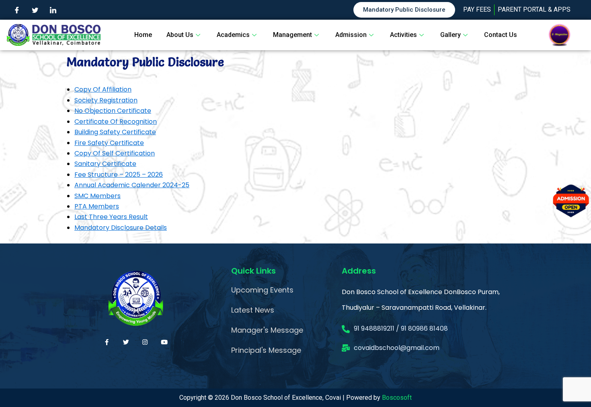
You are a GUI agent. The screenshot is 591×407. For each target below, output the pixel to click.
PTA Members (96, 206)
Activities (403, 35)
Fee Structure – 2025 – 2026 (118, 174)
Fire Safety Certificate (109, 142)
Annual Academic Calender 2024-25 (131, 185)
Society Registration (105, 100)
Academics (233, 35)
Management (292, 35)
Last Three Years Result (111, 216)
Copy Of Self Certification (114, 153)
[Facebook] (17, 10)
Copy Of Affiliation (102, 89)
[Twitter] (35, 10)
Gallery (450, 35)
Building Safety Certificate (115, 132)
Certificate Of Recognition (115, 121)
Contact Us (500, 35)
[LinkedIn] (53, 10)
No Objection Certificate (112, 110)
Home (143, 35)
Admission (351, 35)
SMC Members (97, 195)
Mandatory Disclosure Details (120, 227)
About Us (179, 35)
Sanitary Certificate (105, 163)
